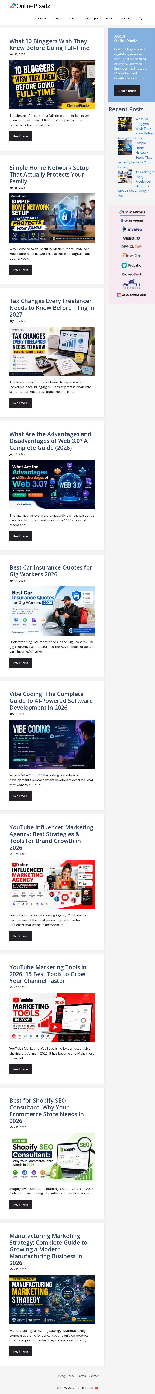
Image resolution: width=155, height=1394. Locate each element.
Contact (126, 18)
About (110, 18)
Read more (20, 136)
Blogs (57, 18)
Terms (81, 1376)
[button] (140, 18)
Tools (72, 18)
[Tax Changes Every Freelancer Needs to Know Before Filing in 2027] (125, 177)
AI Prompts (91, 18)
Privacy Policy (65, 1376)
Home (42, 18)
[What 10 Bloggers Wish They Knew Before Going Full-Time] (125, 124)
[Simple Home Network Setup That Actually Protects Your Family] (125, 148)
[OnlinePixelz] (30, 6)
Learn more (127, 90)
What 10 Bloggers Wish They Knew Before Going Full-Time (136, 128)
